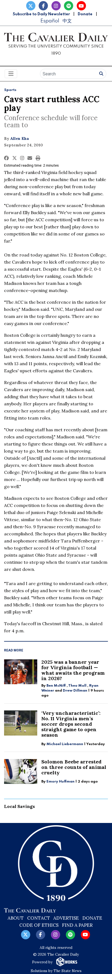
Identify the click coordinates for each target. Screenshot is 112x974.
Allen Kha (19, 138)
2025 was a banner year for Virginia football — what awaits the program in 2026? (73, 670)
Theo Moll (77, 685)
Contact (38, 918)
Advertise (66, 918)
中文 (67, 20)
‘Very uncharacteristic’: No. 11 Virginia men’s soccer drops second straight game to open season (71, 724)
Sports (10, 90)
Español (49, 20)
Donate (85, 14)
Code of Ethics (38, 925)
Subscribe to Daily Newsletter (41, 14)
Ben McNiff (56, 685)
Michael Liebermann (64, 744)
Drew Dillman (75, 690)
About (16, 918)
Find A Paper (77, 925)
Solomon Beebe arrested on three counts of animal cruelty (73, 767)
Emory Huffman (60, 781)
